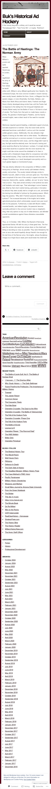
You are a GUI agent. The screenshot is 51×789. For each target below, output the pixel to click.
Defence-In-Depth (12, 464)
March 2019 (9, 679)
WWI (34, 365)
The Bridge (9, 493)
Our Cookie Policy (29, 779)
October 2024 (10, 560)
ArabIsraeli (5, 341)
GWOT (43, 347)
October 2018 (10, 695)
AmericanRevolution (14, 337)
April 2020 (9, 637)
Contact (7, 36)
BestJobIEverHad (16, 341)
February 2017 (10, 760)
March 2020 (9, 640)
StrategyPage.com (12, 519)
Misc (25, 353)
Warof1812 (26, 365)
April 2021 (9, 598)
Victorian (6, 365)
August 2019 (10, 663)
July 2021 (8, 589)
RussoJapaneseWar (40, 360)
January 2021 (10, 608)
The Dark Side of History (14, 467)
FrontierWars (35, 347)
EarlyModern (27, 344)
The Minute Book (11, 503)
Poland (6, 359)
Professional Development (15, 549)
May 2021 (9, 595)
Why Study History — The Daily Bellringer (21, 383)
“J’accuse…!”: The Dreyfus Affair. (18, 380)
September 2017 (11, 737)
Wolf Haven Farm (12, 458)
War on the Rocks (12, 509)
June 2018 (9, 708)
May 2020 (9, 634)
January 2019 (10, 686)
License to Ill (10, 428)
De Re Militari (10, 506)
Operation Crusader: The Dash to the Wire (21, 408)
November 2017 (11, 731)
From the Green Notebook (15, 490)
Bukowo (11, 262)
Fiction (7, 543)
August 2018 (10, 702)
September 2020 (11, 621)
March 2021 (9, 602)
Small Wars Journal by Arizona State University (23, 487)
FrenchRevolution (22, 347)
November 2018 (11, 692)
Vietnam (16, 365)
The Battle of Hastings (38, 319)
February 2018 (10, 721)
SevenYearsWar (7, 362)
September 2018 (11, 699)
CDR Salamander (12, 513)
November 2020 (11, 615)
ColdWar (27, 341)
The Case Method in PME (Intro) (17, 474)
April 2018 (9, 715)
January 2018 (10, 724)
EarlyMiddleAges (7, 265)
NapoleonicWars (37, 353)
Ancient (31, 338)
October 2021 (10, 579)
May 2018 (9, 711)
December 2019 (11, 650)
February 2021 (10, 605)
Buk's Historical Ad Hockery (20, 19)
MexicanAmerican (35, 350)
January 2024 (10, 563)
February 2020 (10, 644)
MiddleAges (8, 353)
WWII (42, 365)
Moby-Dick (9, 437)
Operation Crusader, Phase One (17, 418)
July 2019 (8, 666)
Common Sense (11, 399)
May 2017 (9, 750)
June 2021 (9, 592)
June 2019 (9, 669)
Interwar (6, 349)
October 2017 (10, 734)
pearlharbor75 (37, 356)
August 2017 (10, 740)
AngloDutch (38, 338)
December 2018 (11, 689)
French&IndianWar (8, 347)
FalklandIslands (40, 344)
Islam (18, 350)
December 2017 (11, 728)
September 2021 (11, 582)
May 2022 (9, 569)
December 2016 (11, 766)
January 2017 (10, 763)
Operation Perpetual (12, 441)
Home (6, 32)
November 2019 (11, 653)
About (29, 32)
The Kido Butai (10, 405)
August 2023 (10, 566)
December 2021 (11, 573)
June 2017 (9, 747)
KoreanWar (25, 350)
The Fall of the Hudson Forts (16, 415)
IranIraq (13, 350)
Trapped (8, 392)
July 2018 (8, 705)
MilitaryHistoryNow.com (14, 529)
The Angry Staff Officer (14, 532)
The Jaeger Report (12, 395)
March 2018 (9, 718)
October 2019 (10, 657)
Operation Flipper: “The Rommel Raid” (20, 431)
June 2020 (9, 631)
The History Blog (11, 522)
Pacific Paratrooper (12, 477)
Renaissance (17, 359)
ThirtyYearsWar (31, 362)
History (25, 262)
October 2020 (10, 618)
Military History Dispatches (15, 480)
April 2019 (9, 676)
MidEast (18, 353)
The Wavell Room (12, 454)
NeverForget (9, 356)
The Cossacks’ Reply (13, 402)
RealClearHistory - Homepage (16, 516)
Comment (40, 304)
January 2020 (10, 647)
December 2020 (11, 611)
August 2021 (10, 585)
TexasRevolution (19, 362)
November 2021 (11, 576)
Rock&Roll (28, 359)
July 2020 (8, 627)
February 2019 (10, 682)
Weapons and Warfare (13, 483)
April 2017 (9, 753)
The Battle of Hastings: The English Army (18, 316)
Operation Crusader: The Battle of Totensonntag (23, 411)
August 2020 (10, 624)
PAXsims (8, 461)
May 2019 (9, 673)
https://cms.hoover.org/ (14, 500)
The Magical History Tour (14, 451)
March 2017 (9, 757)
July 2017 (8, 744)
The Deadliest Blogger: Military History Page (22, 471)
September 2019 (11, 660)
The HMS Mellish (11, 434)
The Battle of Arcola (12, 424)
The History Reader (12, 525)
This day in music (12, 496)
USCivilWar (42, 362)
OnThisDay (17, 265)
